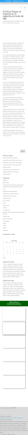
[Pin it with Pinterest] (16, 138)
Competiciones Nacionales (13, 23)
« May (4, 258)
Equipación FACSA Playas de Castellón (12, 162)
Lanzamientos (6, 210)
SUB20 (4, 225)
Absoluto (5, 180)
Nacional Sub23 (7, 167)
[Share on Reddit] (12, 138)
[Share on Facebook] (4, 138)
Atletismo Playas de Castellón (12, 21)
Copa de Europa (7, 198)
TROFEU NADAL (7, 174)
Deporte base (6, 205)
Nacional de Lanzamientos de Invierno (12, 160)
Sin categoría (6, 221)
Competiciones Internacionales (10, 193)
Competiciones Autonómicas (10, 191)
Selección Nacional (7, 218)
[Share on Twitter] (8, 138)
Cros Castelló (6, 200)
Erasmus (5, 207)
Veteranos (5, 230)
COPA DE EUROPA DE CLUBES (10, 158)
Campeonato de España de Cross (11, 169)
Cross (4, 203)
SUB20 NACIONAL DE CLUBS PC (10, 172)
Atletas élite (6, 182)
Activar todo (3, 434)
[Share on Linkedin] (20, 138)
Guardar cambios (11, 434)
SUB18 (4, 223)
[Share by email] (4, 142)
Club (4, 189)
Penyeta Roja (6, 216)
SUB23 (4, 228)
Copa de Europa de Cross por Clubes (12, 165)
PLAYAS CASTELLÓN (11, 418)
